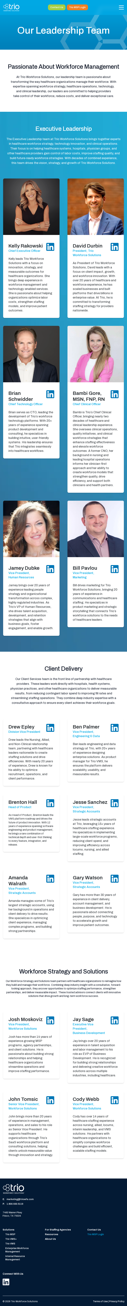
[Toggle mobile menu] (121, 7)
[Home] (11, 7)
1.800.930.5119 (15, 1204)
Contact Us (56, 7)
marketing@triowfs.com (20, 1199)
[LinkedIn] (6, 1282)
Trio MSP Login (77, 7)
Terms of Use (100, 1301)
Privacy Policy (116, 1301)
